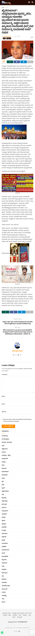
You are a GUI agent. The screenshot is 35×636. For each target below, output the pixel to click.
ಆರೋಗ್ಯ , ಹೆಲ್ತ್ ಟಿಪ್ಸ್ (7, 442)
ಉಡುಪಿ (4, 452)
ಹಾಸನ (3, 602)
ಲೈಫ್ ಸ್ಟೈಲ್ (4, 573)
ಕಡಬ (3, 465)
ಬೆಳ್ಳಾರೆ (3, 540)
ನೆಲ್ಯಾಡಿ (3, 517)
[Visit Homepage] (6, 2)
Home (3, 8)
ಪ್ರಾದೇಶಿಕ (4, 527)
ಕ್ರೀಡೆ (3, 485)
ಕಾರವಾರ (4, 468)
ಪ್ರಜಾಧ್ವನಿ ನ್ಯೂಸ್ (7, 36)
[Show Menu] (29, 2)
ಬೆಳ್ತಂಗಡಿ (4, 537)
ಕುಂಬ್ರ (3, 478)
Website (4, 412)
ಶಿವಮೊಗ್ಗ (4, 579)
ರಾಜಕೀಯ (4, 563)
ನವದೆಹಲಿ (4, 514)
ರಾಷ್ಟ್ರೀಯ (9, 38)
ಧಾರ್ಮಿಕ (4, 508)
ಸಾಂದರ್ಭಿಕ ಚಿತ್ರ (6, 586)
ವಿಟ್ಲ (3, 576)
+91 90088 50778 (22, 622)
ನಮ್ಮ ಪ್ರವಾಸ (5, 511)
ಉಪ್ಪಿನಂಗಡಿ (5, 459)
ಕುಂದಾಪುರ (4, 475)
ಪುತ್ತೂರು (4, 524)
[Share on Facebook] (17, 61)
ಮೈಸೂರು (4, 560)
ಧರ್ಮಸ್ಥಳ (4, 504)
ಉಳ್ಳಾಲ (4, 462)
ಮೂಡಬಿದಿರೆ (5, 556)
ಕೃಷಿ (3, 481)
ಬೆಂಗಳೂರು (4, 534)
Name (4, 396)
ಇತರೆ (3, 446)
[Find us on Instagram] (14, 631)
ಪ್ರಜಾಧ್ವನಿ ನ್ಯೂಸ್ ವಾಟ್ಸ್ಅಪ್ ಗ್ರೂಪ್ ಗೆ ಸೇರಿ (21, 613)
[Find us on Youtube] (19, 631)
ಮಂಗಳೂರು (5, 543)
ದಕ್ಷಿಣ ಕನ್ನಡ (4, 501)
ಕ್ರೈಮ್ (3, 488)
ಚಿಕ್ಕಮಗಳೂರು (5, 491)
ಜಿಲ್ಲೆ (3, 495)
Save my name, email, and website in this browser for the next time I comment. (17, 420)
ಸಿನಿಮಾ (4, 592)
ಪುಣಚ (3, 521)
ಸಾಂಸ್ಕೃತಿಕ (4, 589)
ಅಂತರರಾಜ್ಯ (5, 436)
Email (4, 404)
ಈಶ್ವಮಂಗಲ (5, 449)
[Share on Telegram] (23, 61)
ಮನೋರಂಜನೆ (5, 550)
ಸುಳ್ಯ (3, 599)
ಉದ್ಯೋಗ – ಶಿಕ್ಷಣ (6, 455)
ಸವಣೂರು (4, 582)
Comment (5, 375)
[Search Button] (32, 2)
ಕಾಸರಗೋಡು (5, 472)
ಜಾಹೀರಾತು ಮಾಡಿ (6, 613)
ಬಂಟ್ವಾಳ (4, 530)
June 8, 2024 (17, 36)
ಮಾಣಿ (3, 553)
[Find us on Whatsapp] (17, 631)
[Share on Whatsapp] (10, 61)
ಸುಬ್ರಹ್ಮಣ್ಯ (4, 596)
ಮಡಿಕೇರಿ (4, 547)
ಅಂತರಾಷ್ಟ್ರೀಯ (5, 439)
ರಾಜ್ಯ (7, 8)
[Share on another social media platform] (30, 61)
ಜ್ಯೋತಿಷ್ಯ (4, 498)
